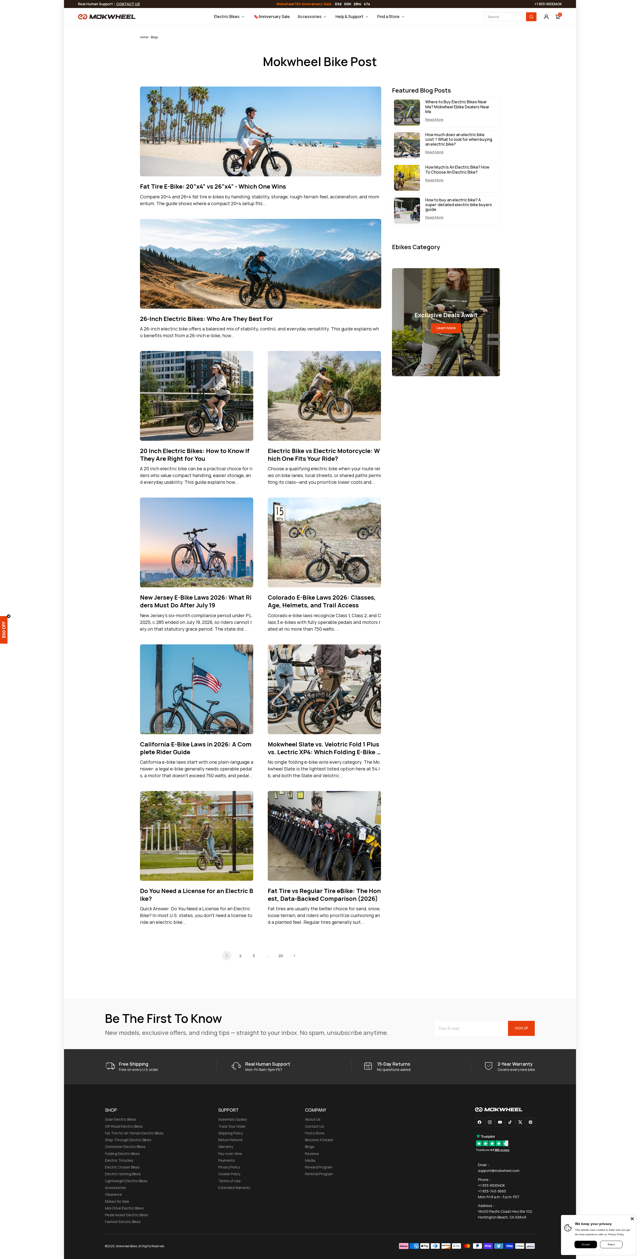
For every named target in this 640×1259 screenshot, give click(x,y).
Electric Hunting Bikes (123, 1173)
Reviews (312, 1153)
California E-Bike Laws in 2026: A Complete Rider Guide (196, 748)
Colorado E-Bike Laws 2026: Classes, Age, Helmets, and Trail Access (322, 601)
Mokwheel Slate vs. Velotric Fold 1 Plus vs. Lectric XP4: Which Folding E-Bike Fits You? (324, 748)
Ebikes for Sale (117, 1201)
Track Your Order (232, 1126)
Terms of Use (229, 1180)
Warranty (225, 1146)
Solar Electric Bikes (120, 1119)
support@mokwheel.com (499, 1170)
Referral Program (319, 1173)
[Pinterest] (530, 1122)
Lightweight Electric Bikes (126, 1180)
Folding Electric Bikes (122, 1153)
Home (144, 37)
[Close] (632, 1218)
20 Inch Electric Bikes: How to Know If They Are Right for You (195, 454)
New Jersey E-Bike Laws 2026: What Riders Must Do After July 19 (196, 601)
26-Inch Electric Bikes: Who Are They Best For (206, 318)
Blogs (309, 1146)
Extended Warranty (234, 1187)
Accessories (115, 1187)
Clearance (113, 1194)
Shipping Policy (230, 1133)
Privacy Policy (229, 1167)
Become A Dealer (319, 1139)
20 (280, 955)
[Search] (531, 16)
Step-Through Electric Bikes (128, 1139)
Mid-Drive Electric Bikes (124, 1208)
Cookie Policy (229, 1173)
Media (310, 1160)
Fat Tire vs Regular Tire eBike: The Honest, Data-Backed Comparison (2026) (324, 894)
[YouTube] (500, 1122)
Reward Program (318, 1167)
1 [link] (227, 955)
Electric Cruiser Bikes (122, 1167)
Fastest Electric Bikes (123, 1221)
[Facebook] (479, 1122)
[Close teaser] (8, 616)
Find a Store (314, 1133)
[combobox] (510, 16)
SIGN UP (521, 1028)
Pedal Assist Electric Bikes (126, 1214)
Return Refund (230, 1139)
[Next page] (294, 955)
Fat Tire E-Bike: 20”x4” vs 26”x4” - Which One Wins (213, 186)
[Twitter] (520, 1122)
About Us (312, 1119)
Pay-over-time (230, 1153)
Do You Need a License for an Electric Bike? (196, 894)
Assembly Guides (232, 1119)
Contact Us (314, 1126)
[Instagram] (489, 1122)
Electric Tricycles (119, 1160)
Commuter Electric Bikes (125, 1146)
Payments (226, 1160)
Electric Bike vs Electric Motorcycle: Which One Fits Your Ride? (324, 454)
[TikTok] (510, 1122)
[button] (7, 630)
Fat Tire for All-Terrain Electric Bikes (134, 1133)
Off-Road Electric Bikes (124, 1126)
